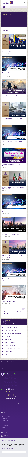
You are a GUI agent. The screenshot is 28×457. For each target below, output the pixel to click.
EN (7, 7)
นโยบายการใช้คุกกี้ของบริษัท (7, 448)
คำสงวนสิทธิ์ (3, 366)
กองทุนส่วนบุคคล (5, 433)
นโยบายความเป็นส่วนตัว (5, 364)
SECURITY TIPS (4, 368)
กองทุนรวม (3, 413)
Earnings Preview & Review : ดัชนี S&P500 (11, 301)
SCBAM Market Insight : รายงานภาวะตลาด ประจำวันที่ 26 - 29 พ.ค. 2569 (13, 256)
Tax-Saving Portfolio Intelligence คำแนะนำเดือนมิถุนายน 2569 (12, 165)
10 (17, 311)
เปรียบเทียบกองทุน (4, 420)
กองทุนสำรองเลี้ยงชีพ (4, 436)
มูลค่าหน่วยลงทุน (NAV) (5, 416)
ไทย (4, 7)
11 (20, 311)
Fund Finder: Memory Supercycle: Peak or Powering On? (11, 96)
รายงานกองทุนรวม (4, 423)
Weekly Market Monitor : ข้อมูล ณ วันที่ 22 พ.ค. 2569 (12, 279)
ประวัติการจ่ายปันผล (4, 422)
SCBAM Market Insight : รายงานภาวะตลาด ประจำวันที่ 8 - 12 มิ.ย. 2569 (13, 119)
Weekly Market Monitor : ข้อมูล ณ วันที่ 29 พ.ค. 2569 (12, 210)
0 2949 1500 (10, 395)
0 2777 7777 (10, 391)
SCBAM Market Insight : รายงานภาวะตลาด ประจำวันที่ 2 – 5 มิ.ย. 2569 (13, 188)
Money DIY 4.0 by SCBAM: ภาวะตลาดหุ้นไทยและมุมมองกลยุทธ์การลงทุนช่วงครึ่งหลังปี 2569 (13, 233)
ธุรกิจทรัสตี (3, 429)
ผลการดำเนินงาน (4, 418)
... (23, 311)
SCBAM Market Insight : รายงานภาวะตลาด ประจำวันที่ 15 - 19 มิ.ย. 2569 (13, 50)
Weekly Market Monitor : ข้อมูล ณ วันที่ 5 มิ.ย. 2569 (12, 142)
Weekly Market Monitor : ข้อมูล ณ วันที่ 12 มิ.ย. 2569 (12, 73)
